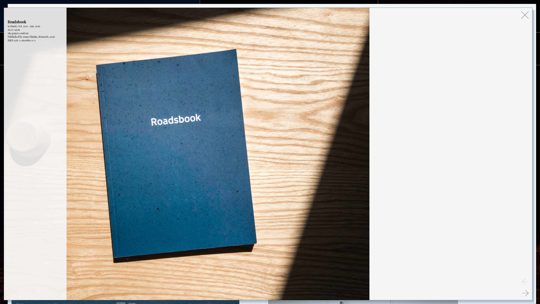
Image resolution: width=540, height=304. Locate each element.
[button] (525, 293)
